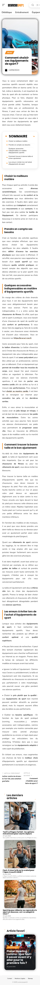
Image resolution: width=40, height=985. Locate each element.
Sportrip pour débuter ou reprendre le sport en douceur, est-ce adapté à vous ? (20, 912)
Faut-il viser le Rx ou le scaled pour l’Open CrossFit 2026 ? (18, 871)
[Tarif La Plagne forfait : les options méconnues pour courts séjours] (20, 816)
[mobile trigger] (4, 5)
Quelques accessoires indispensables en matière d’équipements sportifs (17, 151)
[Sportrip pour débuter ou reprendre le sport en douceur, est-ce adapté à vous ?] (20, 894)
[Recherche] (32, 5)
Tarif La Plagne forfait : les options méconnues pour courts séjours (18, 833)
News (9, 52)
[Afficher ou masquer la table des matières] (31, 136)
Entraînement (13, 947)
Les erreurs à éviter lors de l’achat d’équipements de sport (20, 163)
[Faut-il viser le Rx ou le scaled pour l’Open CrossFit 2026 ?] (20, 854)
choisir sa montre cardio (17, 391)
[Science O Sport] (16, 5)
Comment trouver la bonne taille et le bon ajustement (21, 157)
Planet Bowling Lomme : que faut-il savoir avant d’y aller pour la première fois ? (19, 957)
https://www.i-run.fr (23, 338)
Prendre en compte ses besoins (19, 145)
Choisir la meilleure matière (18, 141)
